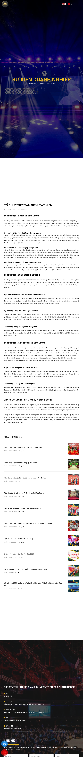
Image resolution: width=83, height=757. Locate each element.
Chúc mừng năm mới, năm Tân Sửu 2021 (19, 554)
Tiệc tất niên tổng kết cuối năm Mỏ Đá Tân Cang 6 (22, 508)
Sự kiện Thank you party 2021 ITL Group (18, 539)
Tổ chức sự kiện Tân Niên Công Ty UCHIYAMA (21, 463)
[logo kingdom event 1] (5, 4)
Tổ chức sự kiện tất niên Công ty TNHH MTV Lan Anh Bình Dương (28, 524)
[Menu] (80, 4)
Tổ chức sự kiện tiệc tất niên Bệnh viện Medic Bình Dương (25, 478)
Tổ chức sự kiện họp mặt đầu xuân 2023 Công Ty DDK (24, 448)
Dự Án (5, 451)
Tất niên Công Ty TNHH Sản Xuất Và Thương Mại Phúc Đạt (25, 569)
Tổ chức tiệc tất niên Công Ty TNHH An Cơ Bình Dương (24, 493)
